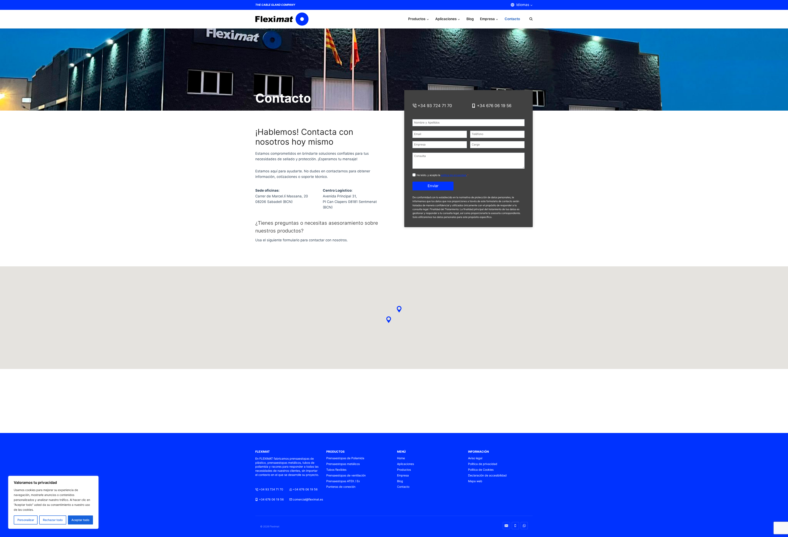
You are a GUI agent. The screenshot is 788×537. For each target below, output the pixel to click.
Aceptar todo (80, 520)
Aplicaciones (405, 464)
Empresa (403, 475)
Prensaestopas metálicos (343, 464)
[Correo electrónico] (506, 525)
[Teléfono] (515, 525)
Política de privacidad (482, 464)
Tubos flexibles (336, 469)
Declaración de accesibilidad (487, 475)
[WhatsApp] (524, 525)
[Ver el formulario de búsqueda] (529, 19)
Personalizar (25, 520)
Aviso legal (475, 458)
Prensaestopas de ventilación (346, 475)
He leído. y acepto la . (442, 175)
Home (401, 458)
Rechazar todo (53, 520)
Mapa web (475, 481)
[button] (388, 319)
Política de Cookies (481, 469)
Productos (404, 469)
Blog (470, 19)
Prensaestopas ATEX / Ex (343, 481)
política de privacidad (453, 175)
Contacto (512, 19)
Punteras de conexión (340, 486)
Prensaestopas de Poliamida (345, 458)
